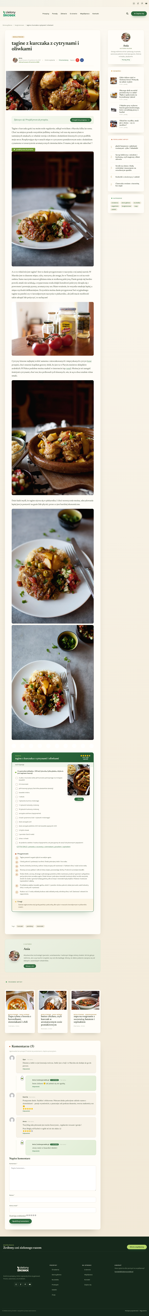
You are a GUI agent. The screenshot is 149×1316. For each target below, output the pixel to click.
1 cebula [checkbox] (21, 797)
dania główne (126, 203)
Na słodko (55, 1280)
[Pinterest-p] (142, 3)
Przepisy (46, 14)
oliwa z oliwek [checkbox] (23, 838)
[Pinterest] (77, 60)
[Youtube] (146, 3)
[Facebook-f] (138, 3)
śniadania (115, 203)
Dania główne (56, 1275)
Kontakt (95, 14)
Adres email (13, 1205)
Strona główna (7, 25)
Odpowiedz (26, 1069)
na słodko (137, 203)
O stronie (73, 14)
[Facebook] (82, 60)
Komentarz (13, 1163)
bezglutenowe (19, 25)
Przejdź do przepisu (79, 120)
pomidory (30, 926)
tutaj (89, 361)
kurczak (20, 926)
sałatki (114, 209)
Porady (54, 14)
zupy (136, 206)
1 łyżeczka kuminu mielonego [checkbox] (29, 801)
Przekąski (55, 1285)
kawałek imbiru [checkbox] (24, 792)
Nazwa (11, 1195)
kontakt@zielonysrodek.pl (124, 1272)
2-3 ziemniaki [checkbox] (23, 784)
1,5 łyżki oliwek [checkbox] (24, 830)
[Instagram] (133, 3)
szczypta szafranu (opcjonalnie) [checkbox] (30, 813)
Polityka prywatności (132, 1311)
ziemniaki (40, 926)
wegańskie (115, 206)
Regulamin (143, 1311)
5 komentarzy (63, 60)
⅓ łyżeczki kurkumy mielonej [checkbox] (29, 809)
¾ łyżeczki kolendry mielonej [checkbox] (29, 805)
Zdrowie (64, 14)
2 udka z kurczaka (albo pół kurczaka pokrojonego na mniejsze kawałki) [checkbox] (40, 779)
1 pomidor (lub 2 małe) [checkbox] (26, 834)
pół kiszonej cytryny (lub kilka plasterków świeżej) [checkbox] (36, 788)
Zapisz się (87, 1285)
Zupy (53, 1295)
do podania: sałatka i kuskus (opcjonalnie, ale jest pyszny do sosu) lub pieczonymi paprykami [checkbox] (51, 843)
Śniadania (55, 1270)
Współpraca (84, 14)
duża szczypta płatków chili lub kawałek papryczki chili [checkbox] (38, 826)
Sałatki (54, 1290)
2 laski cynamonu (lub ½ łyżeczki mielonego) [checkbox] (34, 818)
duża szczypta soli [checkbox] (25, 822)
